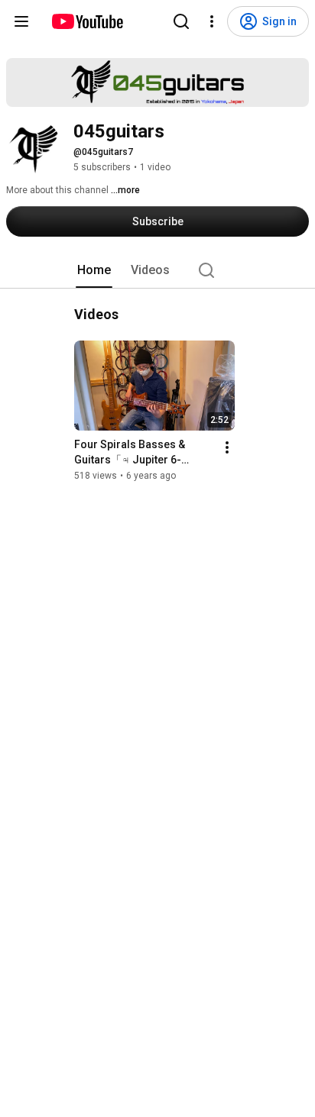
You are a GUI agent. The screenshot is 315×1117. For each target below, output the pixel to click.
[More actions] (227, 447)
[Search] (181, 21)
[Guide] (21, 21)
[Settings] (212, 21)
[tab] (94, 270)
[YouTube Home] (87, 21)
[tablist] (157, 270)
